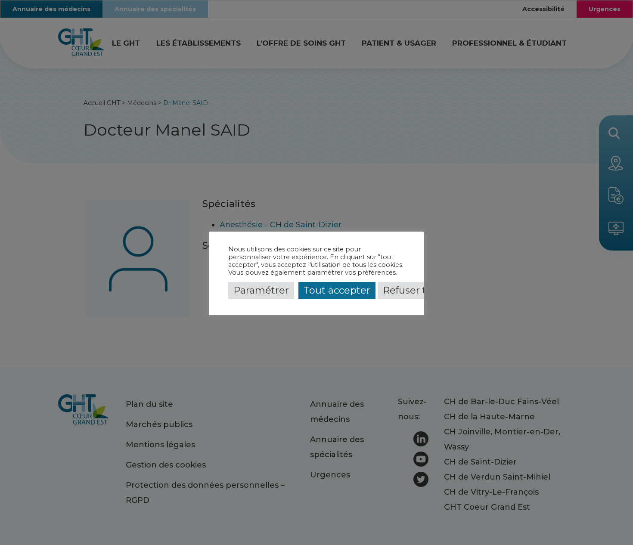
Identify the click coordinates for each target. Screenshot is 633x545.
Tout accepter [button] (337, 290)
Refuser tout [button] (413, 290)
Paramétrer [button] (261, 290)
